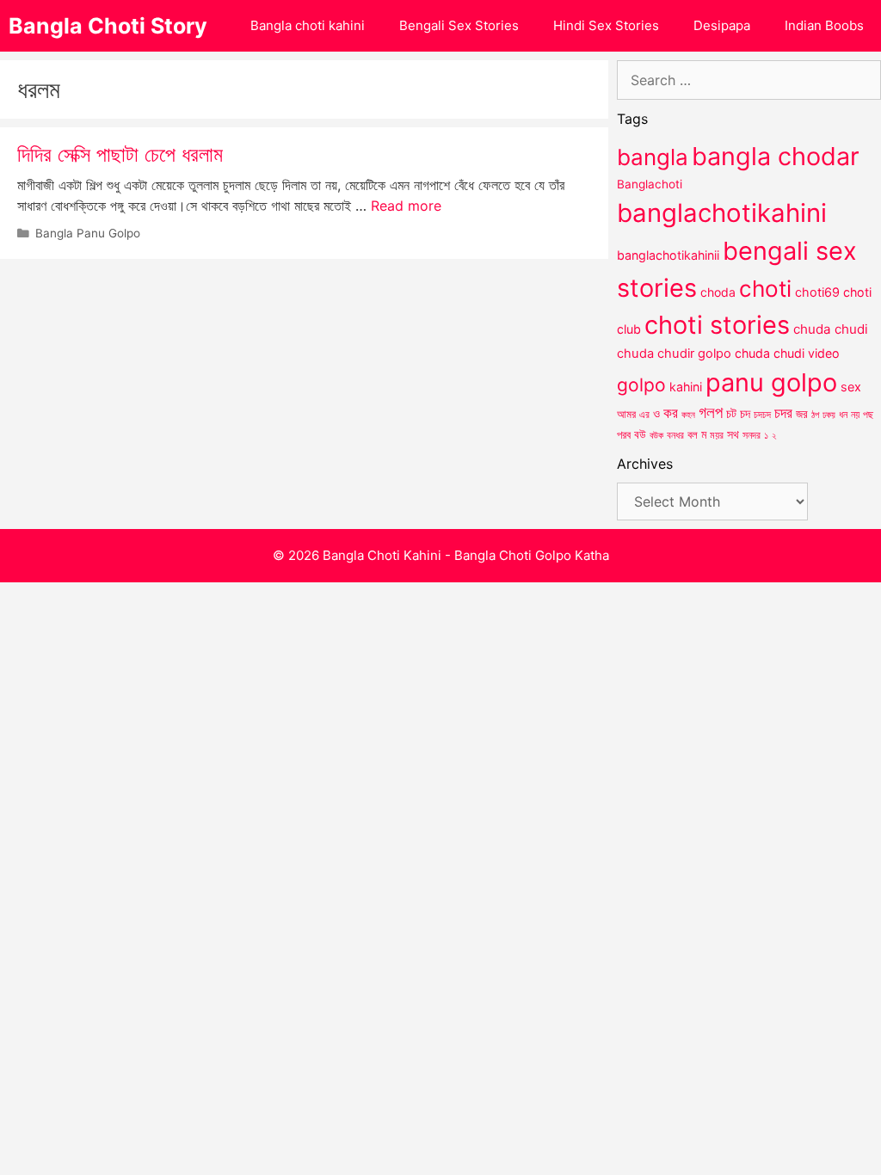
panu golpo (771, 382)
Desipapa (721, 25)
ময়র (717, 434)
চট (731, 413)
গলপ (711, 412)
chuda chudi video (787, 353)
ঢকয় (828, 415)
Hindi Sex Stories (606, 25)
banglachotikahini (722, 213)
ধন (843, 415)
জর (802, 414)
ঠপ (815, 415)
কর (670, 412)
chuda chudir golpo (674, 353)
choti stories (717, 325)
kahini (685, 386)
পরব (624, 434)
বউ (640, 434)
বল (692, 434)
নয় (855, 415)
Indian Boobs (824, 25)
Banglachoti (649, 184)
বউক (656, 435)
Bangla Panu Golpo (87, 233)
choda (718, 292)
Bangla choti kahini (307, 25)
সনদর (751, 435)
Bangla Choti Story (108, 26)
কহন (688, 415)
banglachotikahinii (668, 255)
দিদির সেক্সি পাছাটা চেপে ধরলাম (120, 154)
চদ (745, 413)
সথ (733, 434)
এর (644, 414)
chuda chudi (830, 329)
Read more (406, 205)
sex (851, 386)
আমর (626, 414)
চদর (783, 412)
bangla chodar (775, 156)
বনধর (675, 435)
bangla (652, 157)
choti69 (817, 292)
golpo (641, 385)
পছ (868, 415)
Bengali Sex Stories (459, 25)
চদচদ (762, 415)
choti (765, 288)
